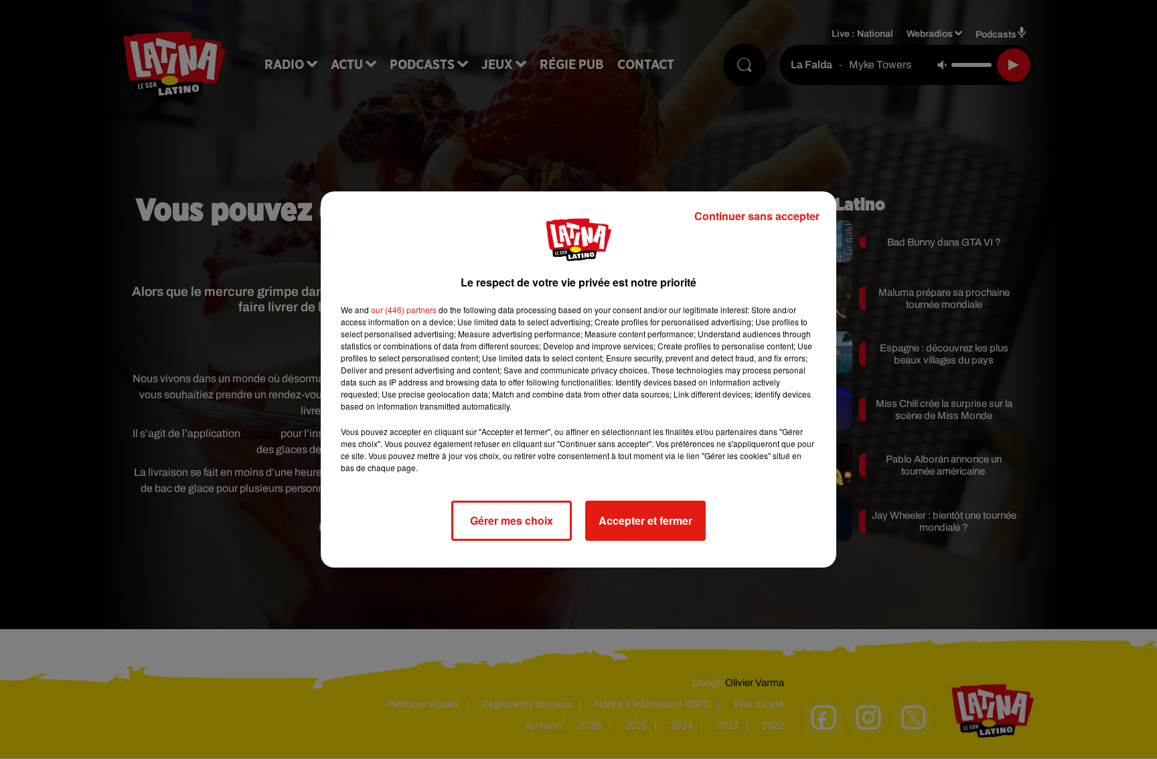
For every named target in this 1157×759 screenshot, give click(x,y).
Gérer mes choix (511, 520)
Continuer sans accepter (757, 216)
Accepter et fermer (645, 520)
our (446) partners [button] (404, 309)
